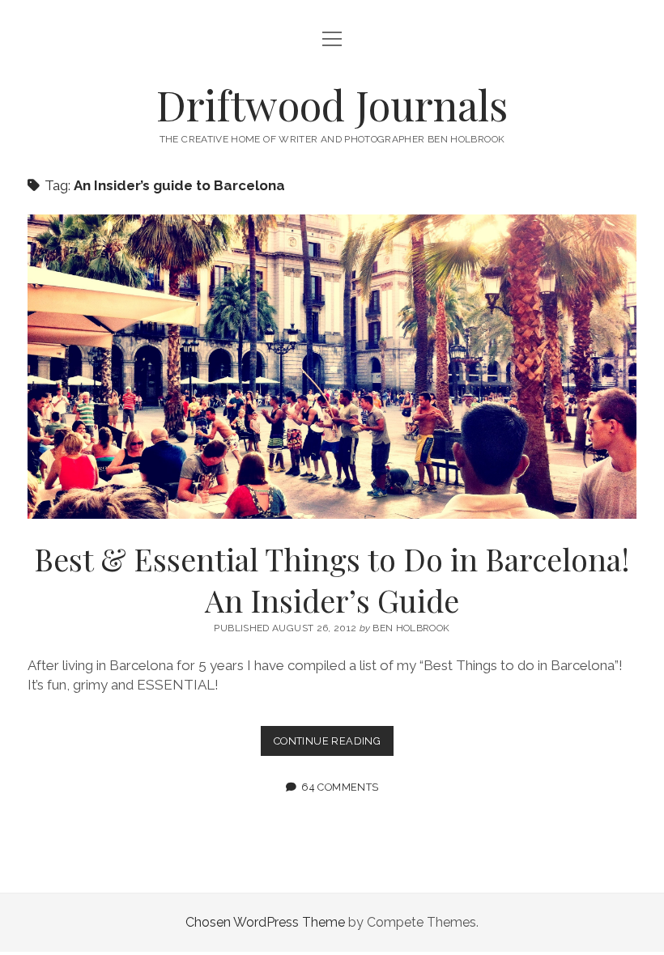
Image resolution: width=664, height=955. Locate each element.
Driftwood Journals (332, 104)
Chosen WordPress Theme (265, 922)
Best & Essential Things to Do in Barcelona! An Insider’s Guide (332, 366)
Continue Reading (334, 745)
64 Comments (339, 787)
